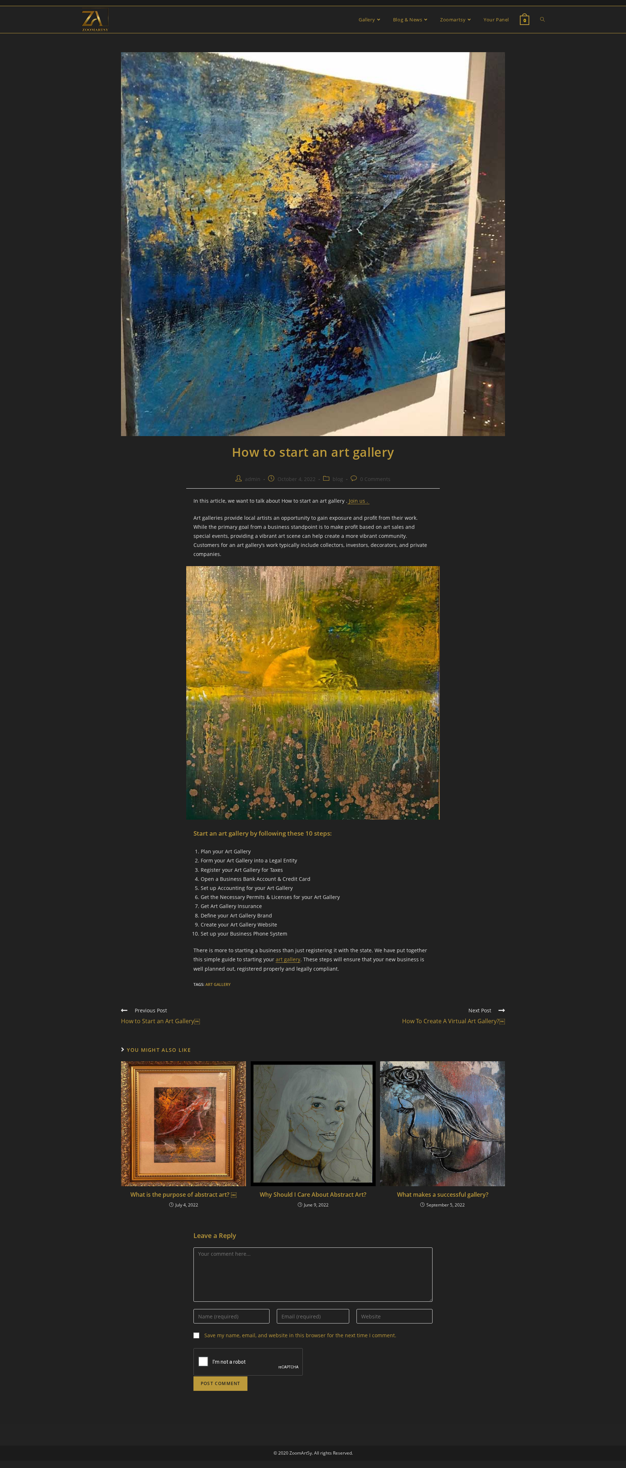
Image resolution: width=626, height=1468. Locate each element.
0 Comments (375, 479)
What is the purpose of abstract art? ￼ (183, 1195)
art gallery (288, 959)
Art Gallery (218, 984)
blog (338, 479)
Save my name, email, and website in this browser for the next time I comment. (300, 1335)
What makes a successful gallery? (442, 1195)
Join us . (358, 500)
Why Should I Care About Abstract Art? (313, 1195)
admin (252, 479)
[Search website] (542, 19)
